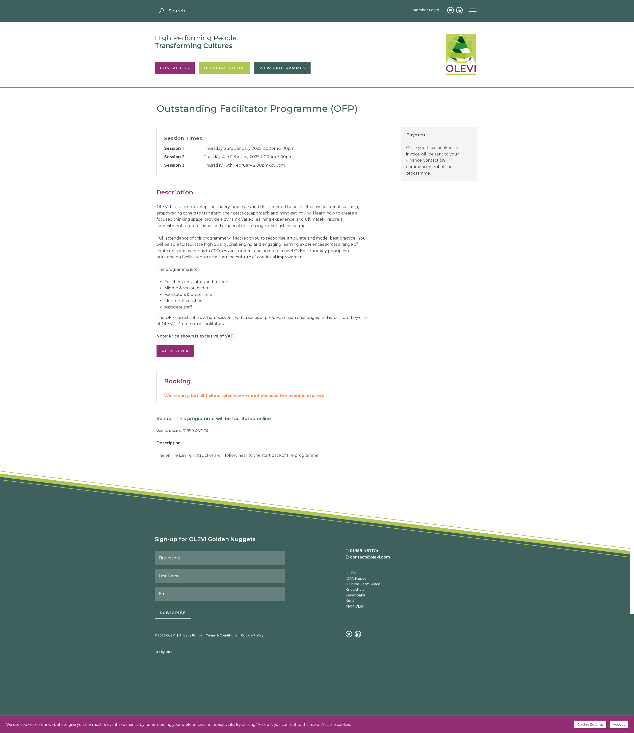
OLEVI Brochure (224, 67)
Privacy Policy (190, 635)
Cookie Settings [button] (590, 724)
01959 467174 (364, 550)
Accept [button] (619, 724)
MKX (169, 652)
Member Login (426, 10)
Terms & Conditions (221, 635)
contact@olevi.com (370, 556)
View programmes (282, 67)
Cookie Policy (252, 635)
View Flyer (175, 351)
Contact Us (174, 67)
